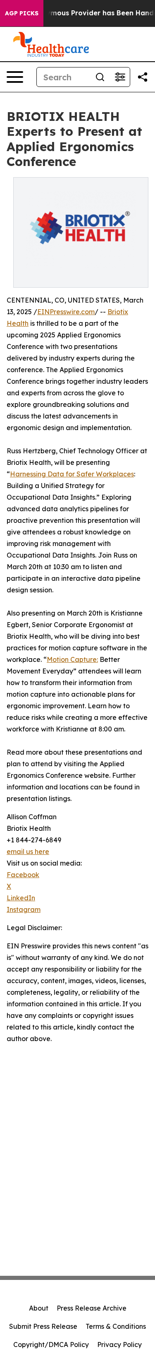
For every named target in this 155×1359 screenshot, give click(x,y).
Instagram (24, 909)
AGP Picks (21, 13)
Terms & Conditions (116, 1326)
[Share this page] (142, 77)
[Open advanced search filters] (120, 77)
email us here (28, 851)
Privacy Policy (119, 1344)
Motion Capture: (72, 659)
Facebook (23, 875)
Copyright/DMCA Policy (51, 1344)
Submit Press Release (43, 1326)
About (38, 1308)
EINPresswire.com (66, 312)
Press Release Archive (91, 1308)
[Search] (100, 77)
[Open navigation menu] (15, 77)
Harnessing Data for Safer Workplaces (72, 474)
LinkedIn (21, 898)
